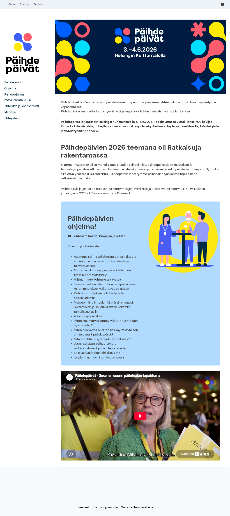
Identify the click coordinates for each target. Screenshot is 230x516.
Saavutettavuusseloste (137, 507)
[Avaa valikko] (222, 4)
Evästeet (83, 507)
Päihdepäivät (13, 82)
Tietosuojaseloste (105, 507)
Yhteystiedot (13, 118)
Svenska (26, 4)
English (38, 4)
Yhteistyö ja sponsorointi (21, 106)
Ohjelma (10, 88)
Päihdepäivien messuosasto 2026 (17, 97)
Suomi (11, 4)
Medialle (10, 112)
